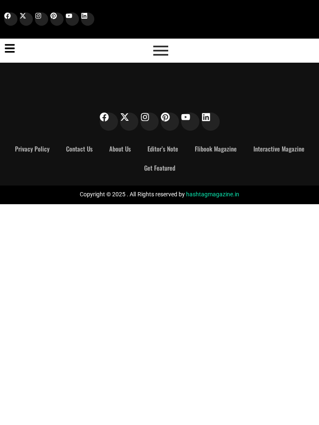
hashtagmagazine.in (212, 194)
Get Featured (159, 167)
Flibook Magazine (216, 148)
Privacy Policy (32, 148)
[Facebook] (10, 19)
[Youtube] (72, 19)
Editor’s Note (162, 148)
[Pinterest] (57, 19)
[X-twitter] (26, 19)
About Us (120, 148)
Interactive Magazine (278, 148)
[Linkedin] (87, 19)
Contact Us (79, 148)
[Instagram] (41, 19)
